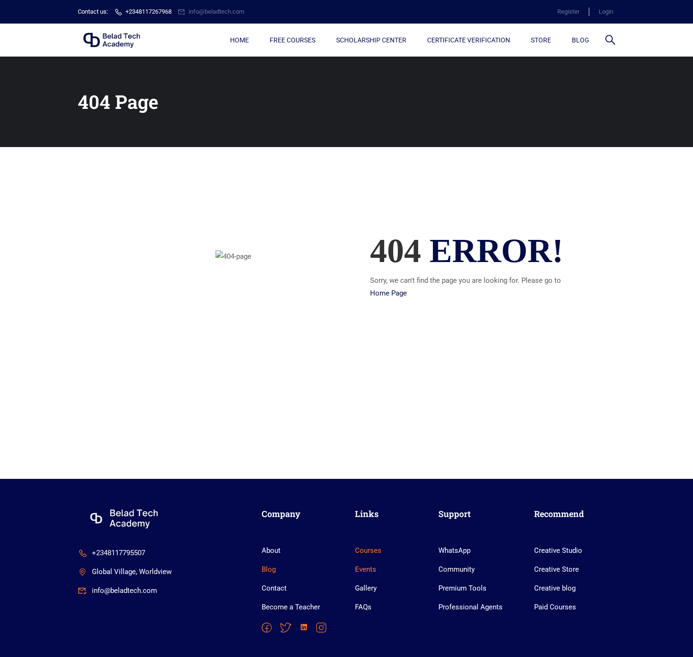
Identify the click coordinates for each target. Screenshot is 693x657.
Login (606, 11)
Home (239, 40)
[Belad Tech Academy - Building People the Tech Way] (114, 40)
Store (541, 40)
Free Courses (292, 40)
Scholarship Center (371, 40)
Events (365, 569)
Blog (580, 40)
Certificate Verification (468, 40)
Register (568, 11)
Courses (368, 550)
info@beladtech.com (216, 11)
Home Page (388, 293)
